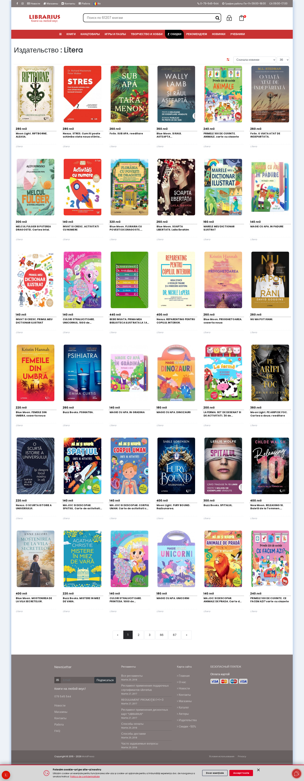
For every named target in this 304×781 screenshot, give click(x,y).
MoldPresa (88, 756)
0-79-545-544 (209, 3)
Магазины (52, 3)
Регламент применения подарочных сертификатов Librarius (145, 688)
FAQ (57, 731)
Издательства (187, 720)
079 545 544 (62, 696)
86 (161, 635)
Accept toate (241, 773)
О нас (182, 682)
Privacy (242, 756)
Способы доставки (133, 734)
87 (174, 635)
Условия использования (221, 756)
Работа (85, 3)
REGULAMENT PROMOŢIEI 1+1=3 (142, 700)
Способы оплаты (132, 724)
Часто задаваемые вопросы (139, 744)
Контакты (69, 3)
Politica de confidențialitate (85, 776)
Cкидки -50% (187, 726)
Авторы (183, 714)
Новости (35, 3)
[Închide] (258, 770)
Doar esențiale (215, 773)
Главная (184, 676)
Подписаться (105, 680)
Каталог (183, 707)
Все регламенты (132, 676)
